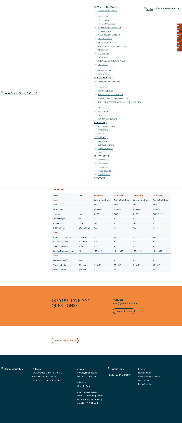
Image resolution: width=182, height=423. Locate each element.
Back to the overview (65, 340)
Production (103, 130)
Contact (99, 178)
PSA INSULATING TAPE (107, 42)
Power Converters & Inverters (113, 98)
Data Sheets (103, 74)
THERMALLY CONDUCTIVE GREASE (113, 46)
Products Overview (107, 11)
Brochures (103, 167)
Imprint (141, 369)
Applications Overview (109, 82)
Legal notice (143, 380)
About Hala (103, 141)
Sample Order (84, 386)
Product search (105, 70)
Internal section (145, 384)
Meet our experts (106, 126)
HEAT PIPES (103, 65)
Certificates (104, 175)
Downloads (102, 155)
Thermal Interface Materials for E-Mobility (119, 102)
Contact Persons (106, 145)
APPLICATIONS (102, 77)
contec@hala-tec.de (87, 373)
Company (100, 137)
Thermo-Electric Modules (110, 95)
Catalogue (103, 160)
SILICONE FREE (108, 24)
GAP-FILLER (103, 16)
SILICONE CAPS (104, 31)
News (97, 6)
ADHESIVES (103, 50)
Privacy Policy (144, 373)
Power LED (103, 87)
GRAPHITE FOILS (105, 39)
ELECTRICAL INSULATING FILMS (111, 61)
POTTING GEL (103, 54)
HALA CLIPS (103, 57)
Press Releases (105, 171)
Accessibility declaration (149, 376)
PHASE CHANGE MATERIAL (109, 35)
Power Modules (105, 91)
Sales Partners (105, 149)
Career (101, 152)
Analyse (102, 134)
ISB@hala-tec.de (94, 403)
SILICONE (106, 20)
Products (111, 6)
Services (99, 122)
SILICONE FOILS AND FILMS (109, 28)
